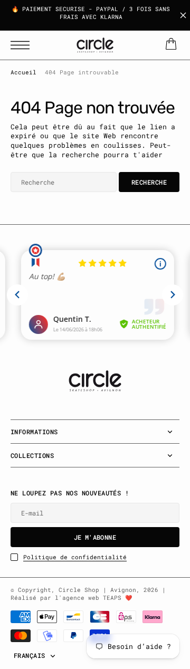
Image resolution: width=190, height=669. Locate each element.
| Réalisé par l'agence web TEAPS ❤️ (88, 593)
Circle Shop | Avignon (97, 590)
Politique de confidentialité (75, 557)
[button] (23, 45)
